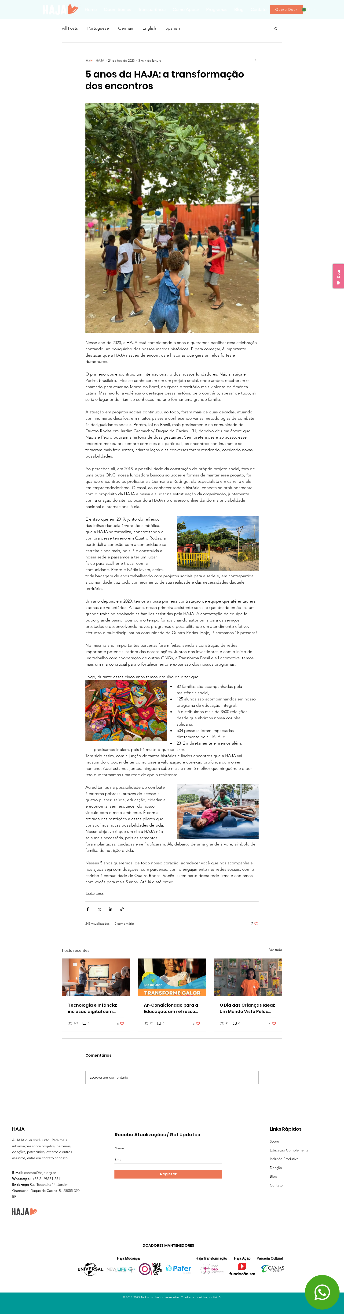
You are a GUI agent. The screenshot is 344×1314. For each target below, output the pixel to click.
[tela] (96, 977)
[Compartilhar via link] (122, 909)
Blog (273, 1176)
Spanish (172, 28)
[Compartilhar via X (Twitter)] (99, 909)
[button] (217, 9)
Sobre (274, 1141)
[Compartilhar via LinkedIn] (110, 909)
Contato (276, 1185)
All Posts (70, 28)
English (149, 28)
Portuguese (98, 28)
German (125, 28)
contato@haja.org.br (40, 1172)
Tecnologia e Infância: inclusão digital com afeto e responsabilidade (96, 1008)
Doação (276, 1167)
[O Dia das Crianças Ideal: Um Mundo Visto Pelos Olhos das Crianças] (248, 977)
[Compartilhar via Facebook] (87, 909)
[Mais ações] (256, 60)
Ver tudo (275, 950)
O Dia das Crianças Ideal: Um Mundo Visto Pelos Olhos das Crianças (247, 1008)
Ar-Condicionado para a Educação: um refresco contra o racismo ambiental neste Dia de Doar (171, 1008)
